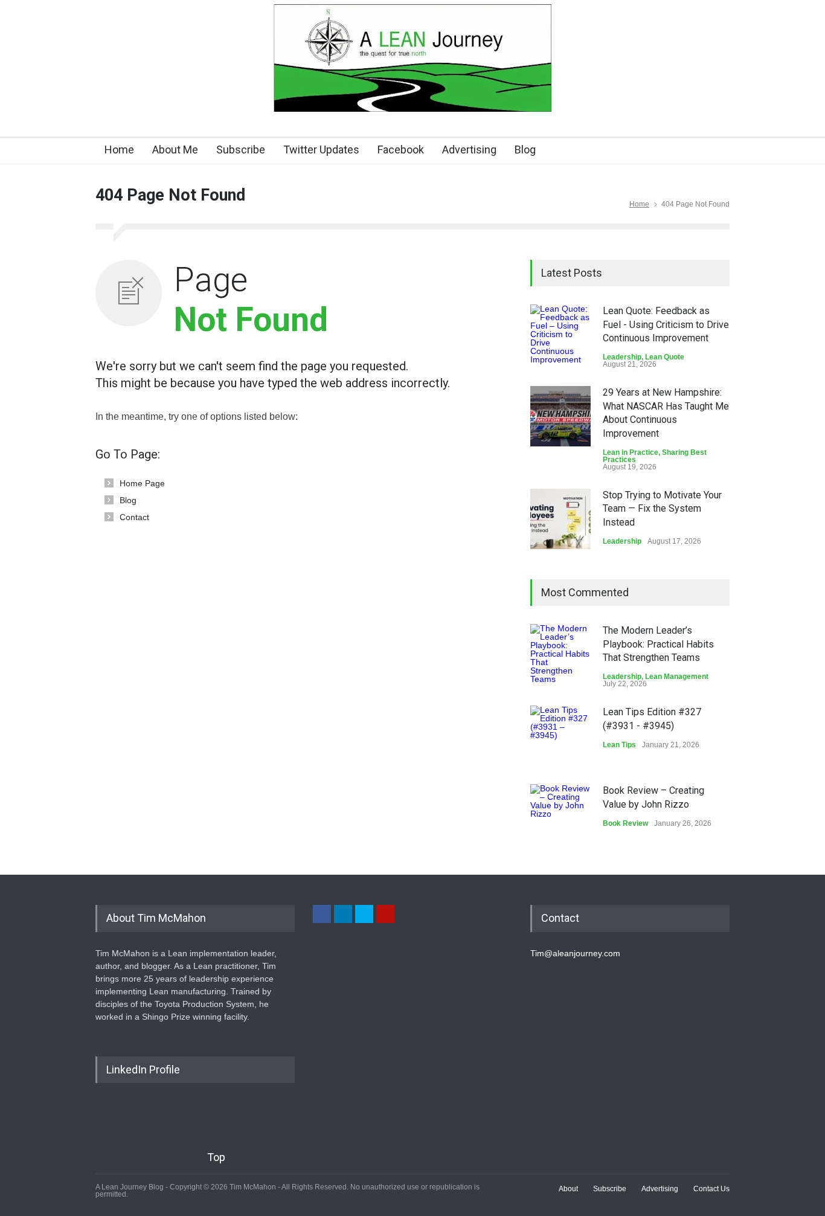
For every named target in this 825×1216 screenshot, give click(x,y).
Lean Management (676, 676)
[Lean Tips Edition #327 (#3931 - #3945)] (560, 736)
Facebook (400, 149)
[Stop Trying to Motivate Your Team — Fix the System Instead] (560, 519)
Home (119, 149)
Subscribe (240, 149)
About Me (175, 149)
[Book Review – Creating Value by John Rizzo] (560, 814)
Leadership (622, 357)
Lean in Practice (630, 452)
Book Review (625, 823)
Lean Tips (619, 745)
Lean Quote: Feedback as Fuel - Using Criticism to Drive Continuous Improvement (666, 324)
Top (216, 1157)
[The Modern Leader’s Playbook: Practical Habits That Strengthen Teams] (560, 654)
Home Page (142, 483)
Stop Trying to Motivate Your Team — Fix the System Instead (662, 508)
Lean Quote (664, 357)
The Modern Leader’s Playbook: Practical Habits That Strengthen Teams (658, 644)
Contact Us (711, 1189)
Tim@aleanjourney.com (575, 953)
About (568, 1189)
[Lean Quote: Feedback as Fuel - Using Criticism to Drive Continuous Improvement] (560, 334)
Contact (134, 517)
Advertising (469, 149)
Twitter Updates (321, 149)
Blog (525, 149)
